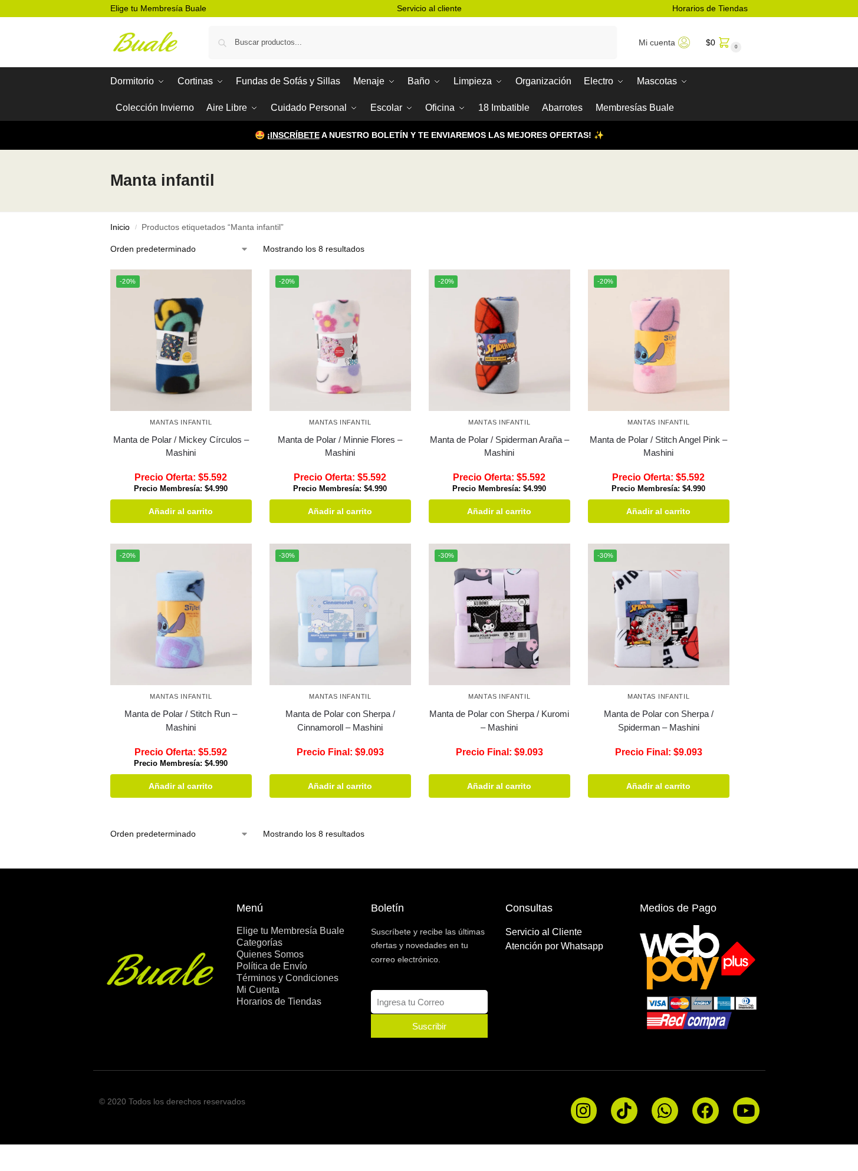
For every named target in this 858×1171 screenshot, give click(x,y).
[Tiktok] (624, 1110)
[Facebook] (705, 1110)
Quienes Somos (270, 954)
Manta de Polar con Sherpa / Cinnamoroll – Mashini (340, 720)
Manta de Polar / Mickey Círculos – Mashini (181, 446)
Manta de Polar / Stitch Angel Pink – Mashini (658, 446)
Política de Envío (271, 966)
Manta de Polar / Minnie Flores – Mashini (340, 446)
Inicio (120, 227)
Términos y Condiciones (287, 978)
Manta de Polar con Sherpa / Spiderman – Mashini (659, 720)
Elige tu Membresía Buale (158, 8)
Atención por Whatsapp (554, 946)
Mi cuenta (657, 42)
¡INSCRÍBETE (293, 135)
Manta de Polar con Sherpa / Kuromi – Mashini (499, 720)
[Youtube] (746, 1110)
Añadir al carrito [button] (181, 511)
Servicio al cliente (429, 8)
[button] (722, 42)
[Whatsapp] (665, 1110)
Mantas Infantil (181, 422)
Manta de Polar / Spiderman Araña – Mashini (499, 446)
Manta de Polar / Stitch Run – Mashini (180, 720)
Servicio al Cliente (543, 932)
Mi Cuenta (258, 990)
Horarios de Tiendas (710, 8)
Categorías (259, 943)
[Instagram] (584, 1110)
